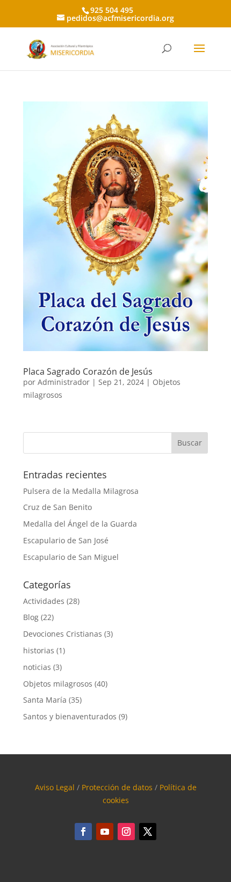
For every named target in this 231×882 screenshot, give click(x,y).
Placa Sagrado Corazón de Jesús (88, 371)
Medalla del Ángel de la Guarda (80, 524)
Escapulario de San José (66, 540)
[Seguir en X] (147, 831)
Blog (31, 617)
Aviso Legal (55, 787)
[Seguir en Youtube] (104, 831)
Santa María (45, 700)
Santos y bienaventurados (70, 716)
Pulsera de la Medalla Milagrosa (81, 491)
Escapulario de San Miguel (71, 557)
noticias (37, 667)
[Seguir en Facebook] (83, 831)
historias (38, 650)
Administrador (64, 382)
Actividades (43, 601)
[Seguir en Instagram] (126, 831)
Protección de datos (117, 787)
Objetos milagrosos (57, 684)
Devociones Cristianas (62, 634)
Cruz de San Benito (57, 507)
